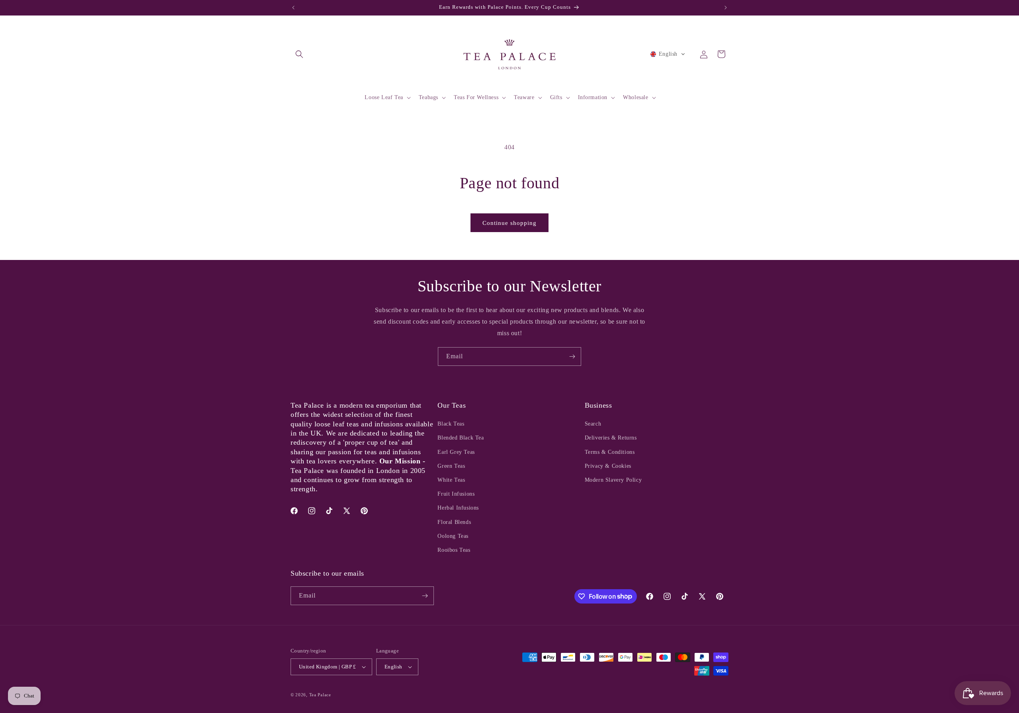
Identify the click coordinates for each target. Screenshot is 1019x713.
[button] (299, 54)
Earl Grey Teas (455, 452)
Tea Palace (320, 694)
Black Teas (450, 424)
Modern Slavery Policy (613, 480)
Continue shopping (509, 223)
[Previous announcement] (293, 7)
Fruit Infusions (455, 494)
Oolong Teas (453, 536)
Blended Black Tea (460, 438)
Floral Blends (454, 522)
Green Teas (451, 466)
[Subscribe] (572, 356)
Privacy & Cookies (608, 466)
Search (593, 424)
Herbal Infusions (458, 508)
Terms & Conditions (610, 452)
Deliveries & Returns (611, 438)
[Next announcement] (725, 7)
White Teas (451, 480)
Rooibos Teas (453, 550)
